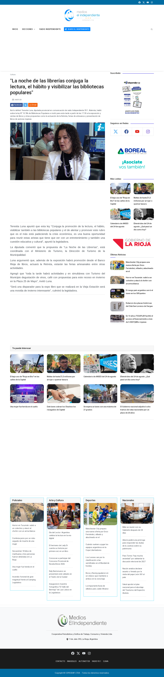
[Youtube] (84, 653)
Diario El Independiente (78, 29)
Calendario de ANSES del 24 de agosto (100, 377)
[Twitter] (78, 653)
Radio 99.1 (96, 661)
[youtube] (148, 2)
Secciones (27, 29)
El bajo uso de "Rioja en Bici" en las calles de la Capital (120, 201)
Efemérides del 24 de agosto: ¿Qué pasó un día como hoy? (143, 226)
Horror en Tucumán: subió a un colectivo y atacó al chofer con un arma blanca (139, 280)
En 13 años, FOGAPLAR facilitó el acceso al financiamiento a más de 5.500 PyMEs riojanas (139, 319)
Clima (105, 661)
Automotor (84, 661)
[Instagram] (89, 653)
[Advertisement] (82, 52)
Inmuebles (72, 661)
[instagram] (152, 2)
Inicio (15, 29)
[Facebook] (73, 653)
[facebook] (139, 2)
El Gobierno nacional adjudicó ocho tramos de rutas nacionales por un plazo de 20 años (135, 410)
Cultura (13, 74)
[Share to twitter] (25, 105)
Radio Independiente (50, 29)
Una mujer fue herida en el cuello (24, 407)
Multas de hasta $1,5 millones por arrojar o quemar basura (143, 201)
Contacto (60, 661)
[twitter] (144, 2)
